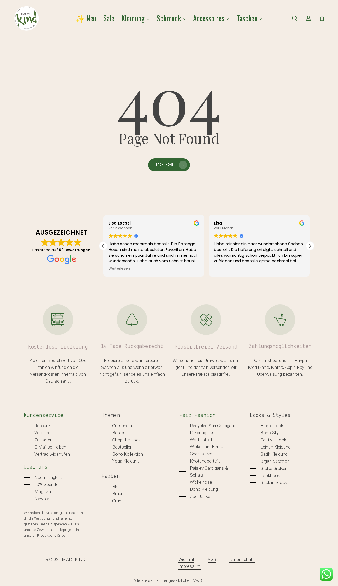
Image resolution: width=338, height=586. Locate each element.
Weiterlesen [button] (119, 268)
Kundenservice (43, 415)
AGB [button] (212, 559)
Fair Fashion (197, 415)
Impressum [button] (189, 566)
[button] (310, 246)
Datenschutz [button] (242, 559)
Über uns (36, 467)
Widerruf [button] (186, 559)
